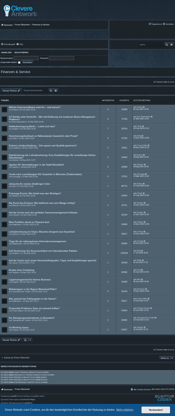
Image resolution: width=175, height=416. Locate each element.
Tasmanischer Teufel (21, 291)
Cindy (139, 126)
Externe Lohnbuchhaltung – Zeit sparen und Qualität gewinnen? (43, 145)
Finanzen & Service (15, 72)
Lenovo (140, 231)
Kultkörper (16, 224)
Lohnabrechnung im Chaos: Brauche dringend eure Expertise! (42, 231)
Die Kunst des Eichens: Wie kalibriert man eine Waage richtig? (42, 203)
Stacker (15, 167)
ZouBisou (16, 148)
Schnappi (16, 177)
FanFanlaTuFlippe (28, 399)
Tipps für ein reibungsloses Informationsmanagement (37, 241)
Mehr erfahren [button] (124, 409)
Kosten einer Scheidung (21, 270)
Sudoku (140, 203)
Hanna (15, 110)
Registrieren (21, 52)
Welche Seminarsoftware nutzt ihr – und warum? (34, 107)
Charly (139, 193)
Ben (14, 186)
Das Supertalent (19, 122)
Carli (139, 270)
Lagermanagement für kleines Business (30, 279)
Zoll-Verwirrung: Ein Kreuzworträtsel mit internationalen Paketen (43, 251)
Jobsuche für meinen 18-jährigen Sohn (29, 184)
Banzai (15, 160)
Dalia (14, 138)
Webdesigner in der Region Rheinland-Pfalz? (33, 289)
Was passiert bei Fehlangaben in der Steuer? (32, 299)
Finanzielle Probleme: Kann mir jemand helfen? (34, 308)
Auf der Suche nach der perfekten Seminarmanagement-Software (43, 212)
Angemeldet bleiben (9, 62)
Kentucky (141, 289)
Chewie (140, 241)
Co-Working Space (19, 327)
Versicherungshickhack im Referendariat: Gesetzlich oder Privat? (43, 136)
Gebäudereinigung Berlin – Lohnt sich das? (32, 126)
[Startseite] (19, 11)
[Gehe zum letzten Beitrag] (144, 107)
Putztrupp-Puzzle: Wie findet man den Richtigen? (35, 193)
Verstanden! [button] (156, 409)
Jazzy (15, 263)
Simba (15, 196)
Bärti (139, 251)
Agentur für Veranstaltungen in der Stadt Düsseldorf (36, 164)
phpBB (13, 396)
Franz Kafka (142, 145)
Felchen (15, 215)
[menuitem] (168, 24)
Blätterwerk (17, 244)
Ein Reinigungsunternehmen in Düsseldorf (31, 318)
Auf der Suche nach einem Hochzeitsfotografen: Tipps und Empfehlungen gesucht (52, 260)
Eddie (139, 260)
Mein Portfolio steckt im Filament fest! (29, 222)
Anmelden (6, 52)
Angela (15, 129)
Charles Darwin (143, 308)
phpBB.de (28, 403)
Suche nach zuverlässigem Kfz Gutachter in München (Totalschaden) (45, 174)
